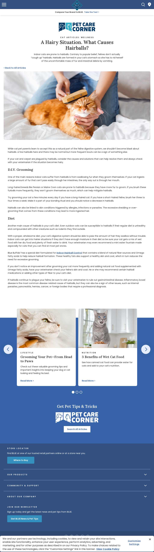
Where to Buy (21, 460)
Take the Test (91, 12)
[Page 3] (81, 392)
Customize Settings (134, 542)
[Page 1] (73, 392)
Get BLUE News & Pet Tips (24, 518)
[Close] (150, 539)
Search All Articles (77, 429)
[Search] (143, 4)
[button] (4, 4)
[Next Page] (145, 349)
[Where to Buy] (149, 4)
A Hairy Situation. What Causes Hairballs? (77, 45)
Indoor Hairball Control (69, 252)
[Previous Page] (8, 349)
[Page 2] (77, 392)
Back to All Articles (15, 67)
